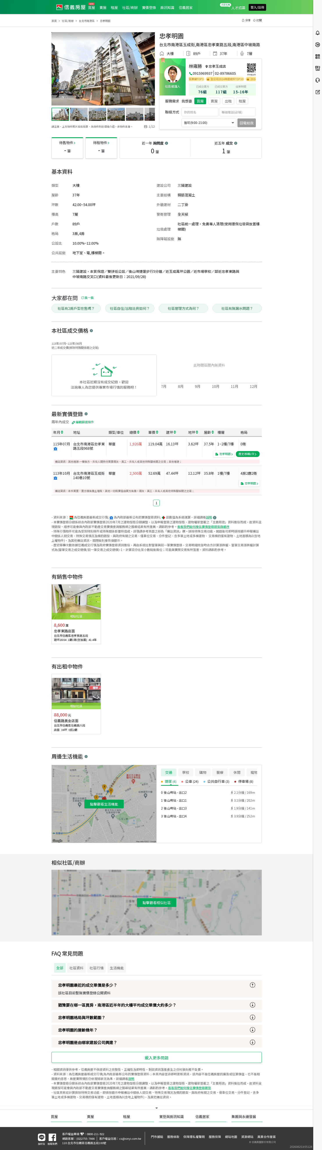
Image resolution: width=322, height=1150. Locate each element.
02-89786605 (225, 73)
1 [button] (156, 503)
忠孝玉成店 (217, 66)
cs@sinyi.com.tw (130, 1138)
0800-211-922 (95, 1134)
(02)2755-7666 (85, 1138)
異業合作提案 (266, 1136)
